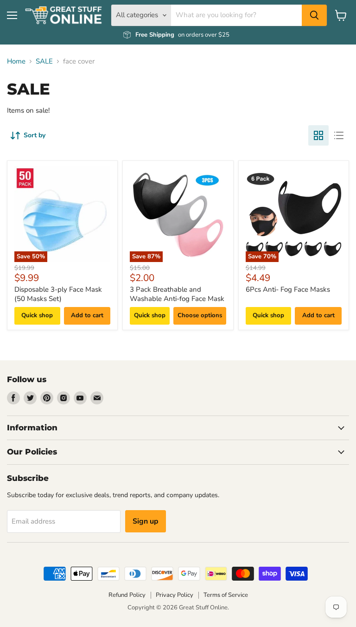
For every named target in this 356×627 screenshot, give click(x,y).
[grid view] (318, 135)
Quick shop (37, 315)
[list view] (339, 135)
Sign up (146, 521)
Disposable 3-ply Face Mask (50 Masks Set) (58, 294)
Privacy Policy (174, 595)
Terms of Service (225, 595)
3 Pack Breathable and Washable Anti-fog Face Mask (177, 294)
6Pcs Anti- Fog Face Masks (288, 289)
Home (16, 61)
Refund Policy (127, 595)
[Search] (314, 15)
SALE (44, 61)
